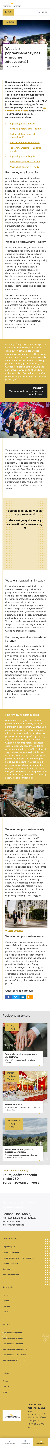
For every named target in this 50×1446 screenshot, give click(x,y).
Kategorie (8, 1287)
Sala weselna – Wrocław (13, 1338)
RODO (5, 1392)
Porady (11, 1025)
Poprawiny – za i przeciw (22, 123)
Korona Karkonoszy (12, 1415)
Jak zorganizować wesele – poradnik (18, 1258)
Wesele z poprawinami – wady (25, 142)
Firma (6, 1373)
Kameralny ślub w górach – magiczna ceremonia (19, 1150)
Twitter (15, 997)
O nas (5, 1381)
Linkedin (22, 997)
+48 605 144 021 (11, 1221)
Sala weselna (13, 1120)
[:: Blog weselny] (12, 4)
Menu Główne (45, 4)
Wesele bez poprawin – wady (24, 167)
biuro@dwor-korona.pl (14, 1224)
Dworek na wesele (10, 1263)
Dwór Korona (10, 1238)
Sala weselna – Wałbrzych (14, 1360)
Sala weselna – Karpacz (13, 1344)
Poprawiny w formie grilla (22, 156)
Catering (6, 1269)
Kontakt (6, 1387)
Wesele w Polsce (13, 1104)
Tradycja (9, 22)
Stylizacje (6, 1301)
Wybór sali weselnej (11, 1252)
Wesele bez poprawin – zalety (25, 161)
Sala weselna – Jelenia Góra (15, 1349)
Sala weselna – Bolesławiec (14, 1355)
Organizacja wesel (10, 1247)
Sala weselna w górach (12, 1333)
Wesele (6, 1324)
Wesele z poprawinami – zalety (25, 128)
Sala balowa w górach (12, 1274)
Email (30, 997)
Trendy (10, 1079)
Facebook (8, 997)
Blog (8, 12)
